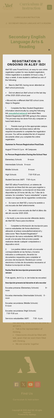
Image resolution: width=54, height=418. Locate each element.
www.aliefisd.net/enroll (17, 113)
